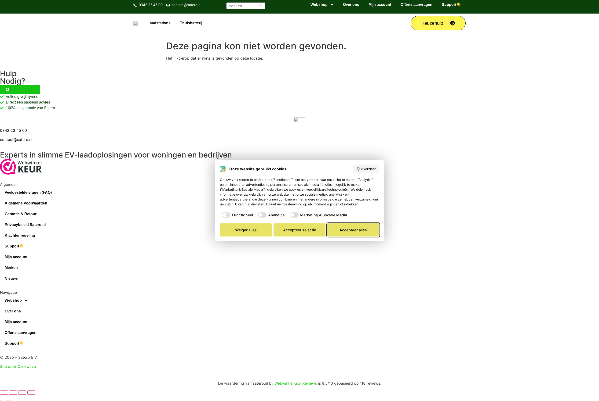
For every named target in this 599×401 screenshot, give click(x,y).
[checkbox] (236, 215)
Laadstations (159, 23)
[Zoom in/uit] (4, 392)
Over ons (351, 5)
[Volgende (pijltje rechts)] (13, 399)
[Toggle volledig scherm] (13, 392)
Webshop (319, 5)
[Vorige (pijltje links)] (4, 399)
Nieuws (11, 278)
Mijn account (380, 5)
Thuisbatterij (191, 23)
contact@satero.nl (16, 139)
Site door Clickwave (18, 366)
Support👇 (451, 5)
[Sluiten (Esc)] (31, 392)
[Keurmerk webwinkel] (21, 173)
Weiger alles (246, 230)
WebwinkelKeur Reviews (295, 383)
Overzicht (368, 169)
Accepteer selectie (299, 230)
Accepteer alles (353, 230)
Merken (11, 268)
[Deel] (22, 392)
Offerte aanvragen (416, 5)
